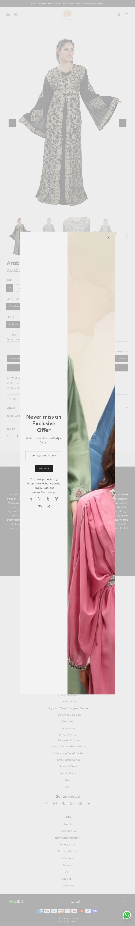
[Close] (108, 237)
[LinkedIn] (48, 507)
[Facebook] (31, 499)
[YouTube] (40, 507)
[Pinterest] (56, 499)
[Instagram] (40, 499)
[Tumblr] (48, 499)
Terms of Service (40, 492)
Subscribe (44, 468)
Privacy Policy (41, 487)
